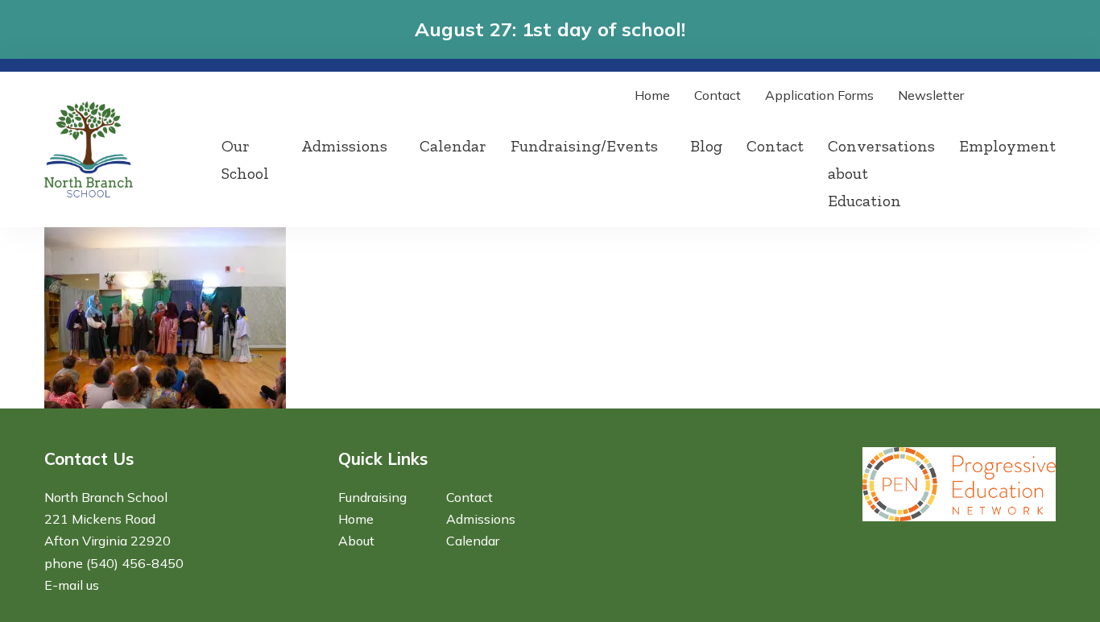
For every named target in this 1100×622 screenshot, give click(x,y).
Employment (1007, 146)
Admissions (344, 146)
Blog (706, 146)
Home (652, 95)
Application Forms (819, 95)
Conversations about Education (881, 173)
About (356, 541)
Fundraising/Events (584, 146)
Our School (245, 159)
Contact (717, 95)
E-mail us (71, 585)
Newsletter (931, 95)
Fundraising (372, 497)
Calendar (453, 146)
